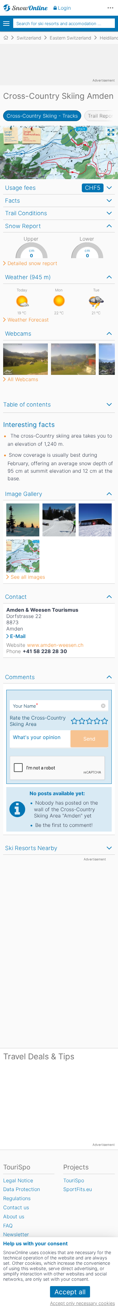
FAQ (8, 1225)
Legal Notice (18, 1180)
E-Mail (17, 636)
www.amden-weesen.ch (55, 645)
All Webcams (23, 379)
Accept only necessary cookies (82, 1303)
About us (13, 1216)
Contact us (16, 1207)
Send (89, 739)
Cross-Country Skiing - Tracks (42, 116)
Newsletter (16, 1234)
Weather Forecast (28, 319)
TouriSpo (73, 1180)
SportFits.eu (77, 1189)
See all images (28, 576)
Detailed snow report (32, 263)
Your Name (25, 706)
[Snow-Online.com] (25, 8)
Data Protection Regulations (21, 1193)
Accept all (70, 1292)
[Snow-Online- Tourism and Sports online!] (8, 37)
